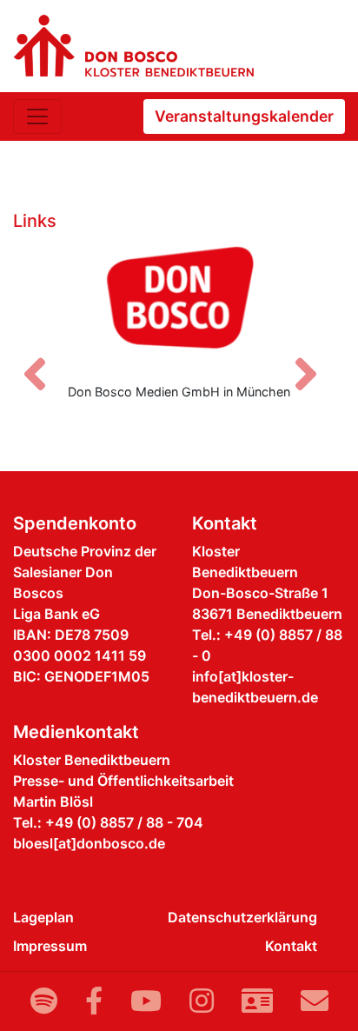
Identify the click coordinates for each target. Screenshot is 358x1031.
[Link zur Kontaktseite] (257, 1001)
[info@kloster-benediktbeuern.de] (314, 1001)
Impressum (50, 946)
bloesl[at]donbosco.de (89, 843)
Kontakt (291, 946)
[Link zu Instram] (201, 1001)
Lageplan (43, 917)
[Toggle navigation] (37, 116)
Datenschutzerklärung (242, 917)
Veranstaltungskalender (244, 116)
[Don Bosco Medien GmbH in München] (179, 303)
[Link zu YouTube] (146, 1001)
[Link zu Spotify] (43, 1001)
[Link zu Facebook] (94, 1001)
